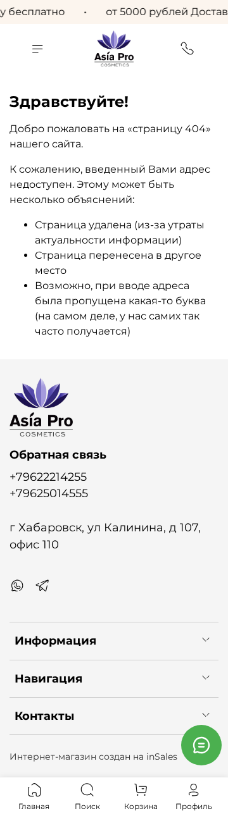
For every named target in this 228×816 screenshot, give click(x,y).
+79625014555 (49, 493)
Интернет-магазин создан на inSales (93, 756)
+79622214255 (48, 476)
